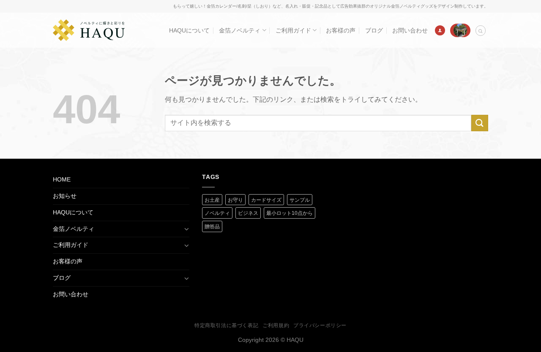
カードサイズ (266, 200)
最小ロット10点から (289, 213)
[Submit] (479, 123)
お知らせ (65, 195)
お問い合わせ (410, 30)
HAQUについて (189, 30)
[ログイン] (440, 30)
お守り (235, 200)
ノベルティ (217, 213)
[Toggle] (186, 228)
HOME (62, 179)
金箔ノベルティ (239, 30)
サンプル (300, 200)
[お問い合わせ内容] (460, 30)
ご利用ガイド (293, 30)
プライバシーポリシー (320, 325)
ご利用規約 (275, 325)
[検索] (480, 30)
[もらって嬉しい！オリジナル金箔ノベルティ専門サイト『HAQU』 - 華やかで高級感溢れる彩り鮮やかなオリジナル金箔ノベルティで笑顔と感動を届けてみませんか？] (89, 30)
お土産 (212, 200)
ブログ (374, 30)
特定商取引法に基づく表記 (226, 325)
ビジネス (248, 213)
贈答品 (212, 226)
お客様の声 (340, 30)
